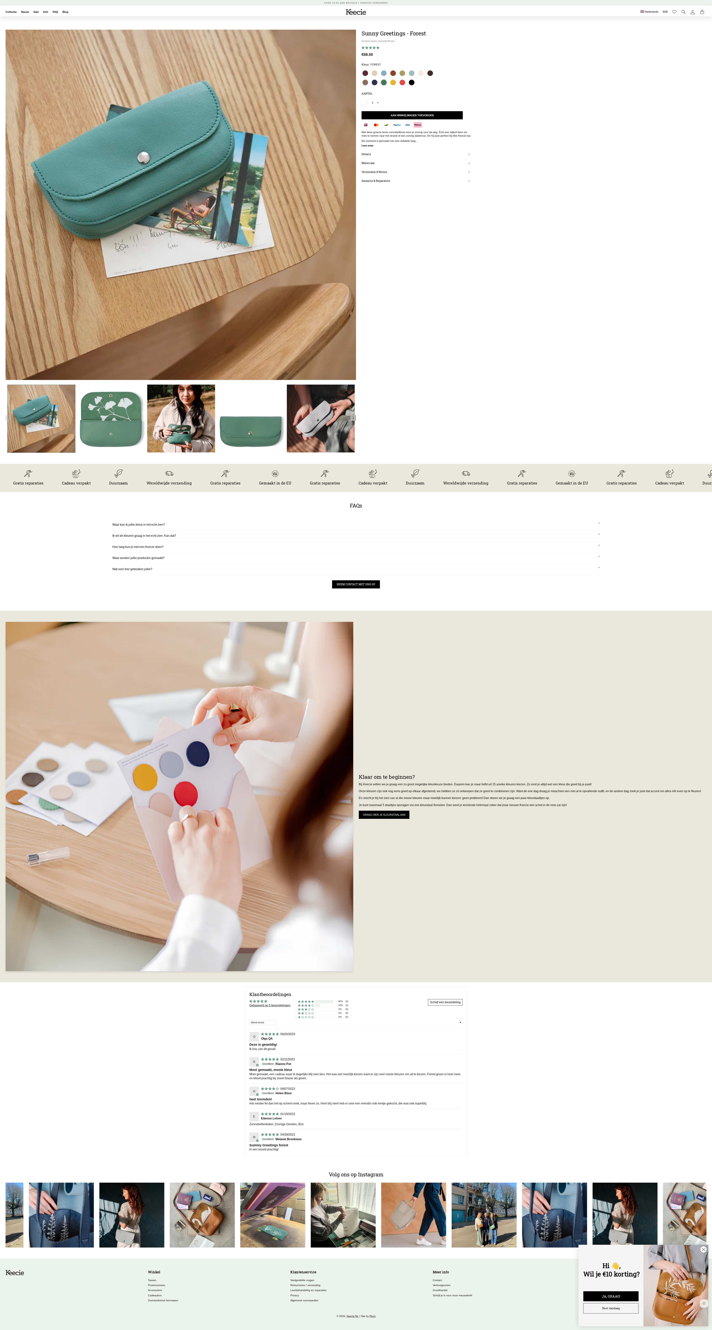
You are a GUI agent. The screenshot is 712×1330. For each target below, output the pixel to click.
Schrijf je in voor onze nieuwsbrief (452, 1295)
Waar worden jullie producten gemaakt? (138, 558)
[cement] (374, 73)
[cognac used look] (393, 73)
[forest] (384, 82)
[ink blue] (374, 82)
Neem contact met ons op (356, 584)
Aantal (367, 93)
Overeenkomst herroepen (163, 1300)
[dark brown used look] (430, 73)
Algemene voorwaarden (304, 1300)
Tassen (152, 1280)
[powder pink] (421, 73)
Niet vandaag (611, 1308)
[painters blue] (384, 73)
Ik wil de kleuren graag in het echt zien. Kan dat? (144, 535)
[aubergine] (365, 73)
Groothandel (440, 1290)
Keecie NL (353, 1316)
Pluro (373, 1316)
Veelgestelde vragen (302, 1280)
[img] (270, 1034)
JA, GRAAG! (611, 1296)
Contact (437, 1280)
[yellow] (393, 82)
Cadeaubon (155, 1295)
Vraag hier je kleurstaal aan (384, 814)
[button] (683, 12)
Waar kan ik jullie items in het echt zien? (138, 524)
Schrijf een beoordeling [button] (445, 1002)
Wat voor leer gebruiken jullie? (132, 569)
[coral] (402, 82)
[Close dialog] (703, 1249)
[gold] (402, 73)
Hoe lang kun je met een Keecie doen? (138, 546)
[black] (411, 82)
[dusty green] (411, 73)
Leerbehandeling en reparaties (308, 1290)
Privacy (294, 1295)
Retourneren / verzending (305, 1285)
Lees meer (367, 145)
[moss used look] (365, 82)
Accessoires (155, 1290)
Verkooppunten (442, 1285)
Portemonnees (156, 1285)
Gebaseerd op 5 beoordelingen (269, 1005)
